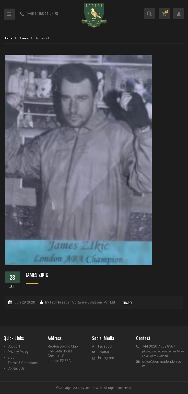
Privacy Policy (18, 352)
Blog (11, 357)
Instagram (106, 358)
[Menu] (9, 14)
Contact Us (16, 368)
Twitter (103, 352)
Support (14, 346)
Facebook (105, 346)
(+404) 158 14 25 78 (42, 14)
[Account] (178, 13)
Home (8, 38)
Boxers (24, 38)
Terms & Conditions (23, 363)
